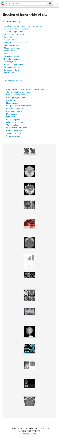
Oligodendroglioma (12, 59)
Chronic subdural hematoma (16, 29)
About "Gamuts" (29, 434)
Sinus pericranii (10, 73)
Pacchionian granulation (14, 64)
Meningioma (9, 51)
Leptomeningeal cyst (13, 45)
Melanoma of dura (12, 48)
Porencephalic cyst (12, 67)
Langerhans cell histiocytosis (16, 42)
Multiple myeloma (11, 56)
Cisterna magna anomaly (15, 31)
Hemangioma (10, 40)
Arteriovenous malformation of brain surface (23, 26)
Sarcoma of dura (11, 70)
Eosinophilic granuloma (14, 34)
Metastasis (8, 53)
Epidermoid (9, 37)
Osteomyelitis (10, 62)
